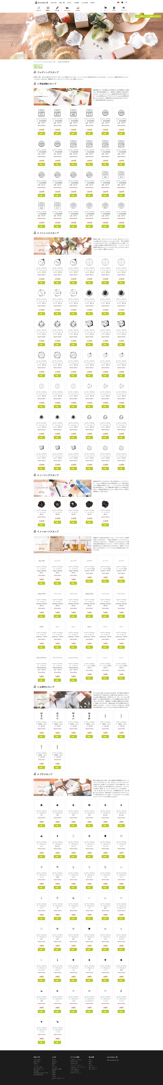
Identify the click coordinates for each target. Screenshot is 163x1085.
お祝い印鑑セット (75, 1069)
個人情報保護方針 (38, 1074)
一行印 (54, 1076)
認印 (90, 1063)
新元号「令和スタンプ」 (58, 1078)
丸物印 (54, 1072)
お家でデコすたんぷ (75, 1072)
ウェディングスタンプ (76, 1065)
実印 (90, 1059)
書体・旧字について (39, 1069)
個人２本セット (93, 1067)
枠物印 (54, 1071)
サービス (36, 1065)
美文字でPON (74, 1061)
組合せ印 (54, 1061)
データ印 (54, 1067)
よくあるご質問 (38, 1067)
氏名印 (54, 1063)
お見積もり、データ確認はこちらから (149, 16)
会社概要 (36, 1071)
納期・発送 (37, 1061)
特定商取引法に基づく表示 (41, 1072)
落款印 (54, 1074)
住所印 (54, 1059)
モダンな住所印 (74, 1071)
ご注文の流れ (37, 1059)
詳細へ (41, 133)
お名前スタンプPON (75, 1059)
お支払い (36, 1063)
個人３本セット (93, 1069)
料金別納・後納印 (57, 1069)
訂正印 (90, 1065)
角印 (53, 1065)
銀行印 (90, 1061)
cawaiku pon (74, 1063)
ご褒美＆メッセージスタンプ (78, 1067)
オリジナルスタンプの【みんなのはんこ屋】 (45, 61)
